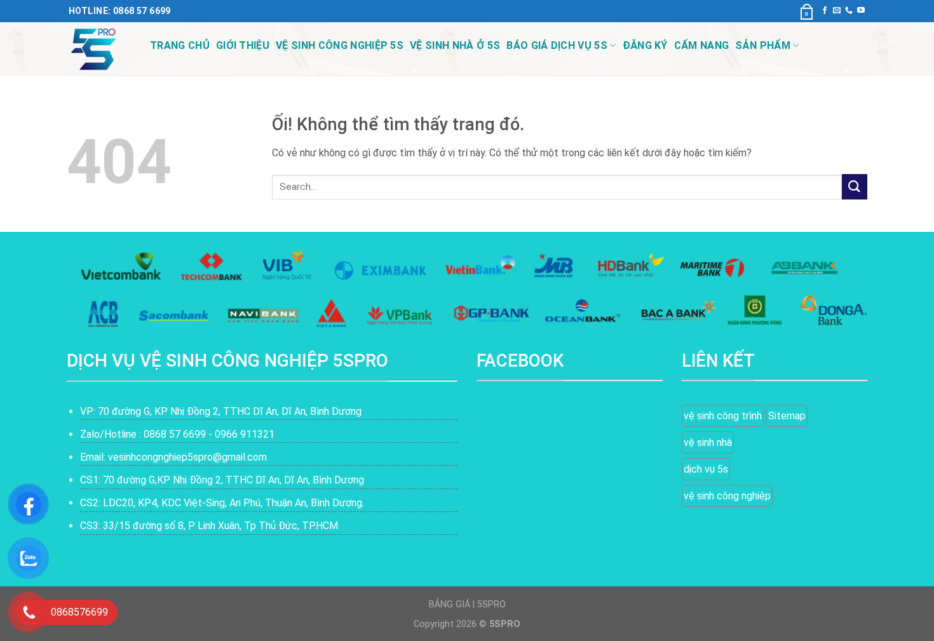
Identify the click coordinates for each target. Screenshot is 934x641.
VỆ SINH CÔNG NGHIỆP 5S (339, 45)
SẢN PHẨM (762, 45)
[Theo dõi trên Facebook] (825, 10)
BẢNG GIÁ (449, 604)
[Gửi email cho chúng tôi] (837, 10)
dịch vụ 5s (706, 469)
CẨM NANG (701, 45)
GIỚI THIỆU (242, 45)
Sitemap (787, 416)
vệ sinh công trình (723, 416)
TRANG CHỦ (180, 45)
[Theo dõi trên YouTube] (861, 10)
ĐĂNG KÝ (645, 45)
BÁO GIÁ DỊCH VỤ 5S (556, 45)
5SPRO (491, 604)
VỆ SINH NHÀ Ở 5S (455, 45)
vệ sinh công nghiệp (727, 496)
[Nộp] (854, 186)
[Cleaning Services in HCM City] (99, 49)
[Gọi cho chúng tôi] (849, 10)
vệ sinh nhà (708, 442)
